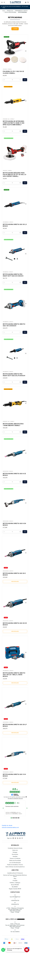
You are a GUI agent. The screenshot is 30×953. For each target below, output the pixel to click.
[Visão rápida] (26, 51)
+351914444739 (15, 900)
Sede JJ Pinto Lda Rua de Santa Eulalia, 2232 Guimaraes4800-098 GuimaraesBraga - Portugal (15, 926)
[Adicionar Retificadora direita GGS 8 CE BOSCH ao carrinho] (25, 481)
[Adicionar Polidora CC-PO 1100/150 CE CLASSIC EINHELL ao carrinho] (25, 79)
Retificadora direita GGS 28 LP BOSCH (15, 725)
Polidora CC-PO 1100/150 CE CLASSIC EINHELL (13, 72)
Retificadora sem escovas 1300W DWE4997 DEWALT (13, 424)
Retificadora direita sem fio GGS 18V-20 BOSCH (14, 325)
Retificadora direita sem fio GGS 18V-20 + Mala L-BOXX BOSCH (14, 674)
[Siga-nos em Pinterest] (22, 838)
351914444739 (15, 904)
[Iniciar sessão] (26, 2)
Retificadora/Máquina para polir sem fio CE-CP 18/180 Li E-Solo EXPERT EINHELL (15, 174)
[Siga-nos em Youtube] (20, 838)
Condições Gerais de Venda (15, 848)
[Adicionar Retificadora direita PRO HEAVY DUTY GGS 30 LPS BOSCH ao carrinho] (25, 382)
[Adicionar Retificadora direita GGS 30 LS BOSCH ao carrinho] (25, 232)
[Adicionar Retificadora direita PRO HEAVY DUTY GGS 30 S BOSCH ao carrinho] (25, 282)
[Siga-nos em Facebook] (15, 838)
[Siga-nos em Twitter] (17, 838)
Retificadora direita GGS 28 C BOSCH (14, 574)
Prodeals (15, 880)
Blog (15, 878)
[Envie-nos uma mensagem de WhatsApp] (3, 950)
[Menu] (2, 2)
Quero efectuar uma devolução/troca (15, 866)
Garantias (15, 856)
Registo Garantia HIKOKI (15, 888)
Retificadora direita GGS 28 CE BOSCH (15, 624)
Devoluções (15, 854)
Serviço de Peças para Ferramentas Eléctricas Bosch (15, 875)
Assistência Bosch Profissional (15, 873)
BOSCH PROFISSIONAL (10, 12)
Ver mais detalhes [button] (15, 931)
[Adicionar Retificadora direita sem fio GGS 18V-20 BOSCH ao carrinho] (25, 332)
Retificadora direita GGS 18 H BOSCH (14, 775)
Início (3, 10)
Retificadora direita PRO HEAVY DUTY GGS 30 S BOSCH (13, 275)
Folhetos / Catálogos (15, 882)
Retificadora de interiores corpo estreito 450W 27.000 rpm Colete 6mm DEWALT (13, 122)
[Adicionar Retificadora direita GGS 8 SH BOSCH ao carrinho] (25, 531)
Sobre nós (15, 850)
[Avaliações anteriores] (3, 808)
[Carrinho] (28, 2)
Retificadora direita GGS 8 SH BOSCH (14, 524)
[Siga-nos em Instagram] (13, 838)
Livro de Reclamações (15, 862)
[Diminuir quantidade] (4, 79)
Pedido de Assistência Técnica (15, 864)
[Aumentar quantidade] (20, 79)
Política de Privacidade (15, 860)
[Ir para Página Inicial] (15, 2)
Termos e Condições (15, 858)
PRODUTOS (10, 10)
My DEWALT (15, 886)
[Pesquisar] (4, 2)
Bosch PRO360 (15, 884)
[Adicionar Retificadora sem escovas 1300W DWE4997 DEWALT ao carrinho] (25, 432)
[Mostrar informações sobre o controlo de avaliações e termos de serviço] (26, 796)
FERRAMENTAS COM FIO (21, 10)
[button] (15, 28)
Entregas (15, 852)
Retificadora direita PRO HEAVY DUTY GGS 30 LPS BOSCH (14, 374)
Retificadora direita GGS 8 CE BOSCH (14, 474)
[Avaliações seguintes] (27, 808)
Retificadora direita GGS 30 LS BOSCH (15, 225)
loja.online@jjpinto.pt (15, 896)
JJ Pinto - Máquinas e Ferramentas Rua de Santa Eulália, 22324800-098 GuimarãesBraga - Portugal (15, 910)
